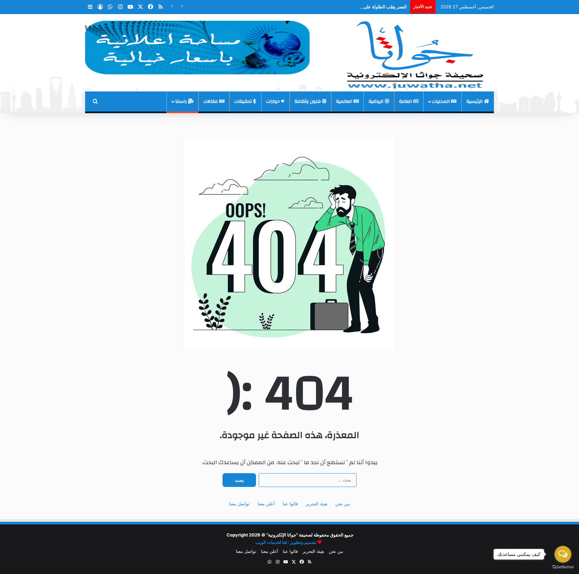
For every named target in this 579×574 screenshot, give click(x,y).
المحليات (441, 101)
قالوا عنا (290, 503)
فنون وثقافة (308, 101)
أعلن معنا (266, 503)
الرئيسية (475, 101)
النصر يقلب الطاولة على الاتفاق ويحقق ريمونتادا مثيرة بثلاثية (352, 6)
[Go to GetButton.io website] (563, 567)
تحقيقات (243, 101)
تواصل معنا (239, 503)
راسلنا (181, 101)
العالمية (344, 101)
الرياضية (377, 101)
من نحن (342, 503)
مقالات (211, 101)
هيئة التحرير (316, 503)
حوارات (273, 101)
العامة (406, 101)
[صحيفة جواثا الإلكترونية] (413, 52)
